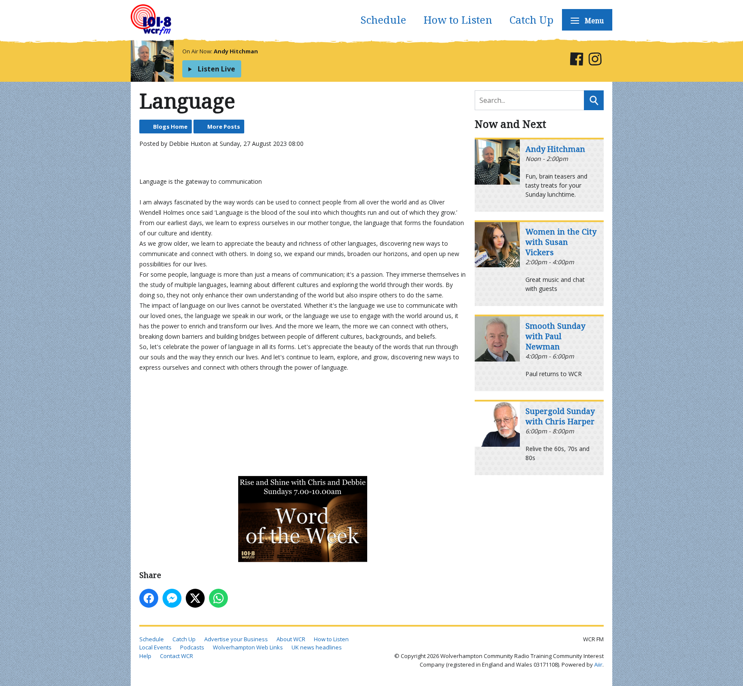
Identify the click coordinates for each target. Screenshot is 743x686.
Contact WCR (176, 656)
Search (594, 100)
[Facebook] (576, 60)
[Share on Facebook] (148, 598)
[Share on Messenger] (172, 598)
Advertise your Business (236, 639)
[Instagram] (595, 60)
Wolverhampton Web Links (248, 647)
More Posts (223, 126)
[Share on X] (195, 598)
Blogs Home (170, 126)
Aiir (598, 664)
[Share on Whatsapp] (218, 598)
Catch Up (531, 19)
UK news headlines (317, 647)
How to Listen (458, 19)
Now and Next (510, 124)
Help (145, 656)
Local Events (155, 647)
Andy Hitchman (236, 51)
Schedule (383, 19)
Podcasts (192, 647)
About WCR (290, 639)
